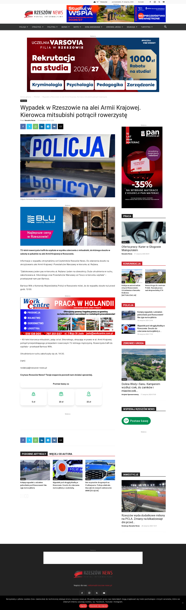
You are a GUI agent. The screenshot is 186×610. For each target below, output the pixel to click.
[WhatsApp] (35, 126)
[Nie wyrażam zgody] (182, 602)
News (23, 479)
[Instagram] (155, 2)
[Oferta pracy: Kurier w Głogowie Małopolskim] (144, 232)
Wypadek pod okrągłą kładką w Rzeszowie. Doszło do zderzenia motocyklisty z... (151, 328)
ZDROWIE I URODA (133, 343)
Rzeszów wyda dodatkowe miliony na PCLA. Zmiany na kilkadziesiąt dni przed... (143, 519)
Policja (128, 305)
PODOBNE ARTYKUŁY (34, 454)
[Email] (60, 126)
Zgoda (83, 606)
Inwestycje (125, 511)
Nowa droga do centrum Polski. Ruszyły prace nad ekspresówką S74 (155, 287)
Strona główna (25, 97)
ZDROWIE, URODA (113, 27)
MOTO (76, 27)
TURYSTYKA (145, 27)
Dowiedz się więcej (98, 606)
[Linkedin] (42, 126)
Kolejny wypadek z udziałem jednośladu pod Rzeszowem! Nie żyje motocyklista (33, 485)
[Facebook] (150, 2)
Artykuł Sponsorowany (130, 394)
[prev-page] (22, 496)
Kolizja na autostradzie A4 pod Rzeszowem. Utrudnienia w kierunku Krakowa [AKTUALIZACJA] (131, 290)
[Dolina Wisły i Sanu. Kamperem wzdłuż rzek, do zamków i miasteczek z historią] (144, 365)
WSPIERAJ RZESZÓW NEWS (139, 409)
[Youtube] (164, 2)
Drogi (148, 282)
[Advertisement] (68, 419)
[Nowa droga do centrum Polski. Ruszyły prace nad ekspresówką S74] (155, 276)
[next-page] (26, 496)
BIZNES (64, 27)
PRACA (127, 216)
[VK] (54, 126)
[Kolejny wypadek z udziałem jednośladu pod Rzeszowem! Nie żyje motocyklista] (35, 470)
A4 (123, 282)
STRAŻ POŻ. (36, 27)
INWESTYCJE (130, 474)
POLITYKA (51, 27)
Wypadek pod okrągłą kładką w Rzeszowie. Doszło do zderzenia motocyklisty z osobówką (66, 485)
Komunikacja (132, 263)
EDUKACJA (131, 27)
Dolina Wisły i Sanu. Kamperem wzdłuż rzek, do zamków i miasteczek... (141, 387)
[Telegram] (48, 126)
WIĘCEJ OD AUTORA (60, 454)
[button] (165, 27)
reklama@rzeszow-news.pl (100, 585)
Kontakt (141, 2)
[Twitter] (159, 2)
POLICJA (22, 27)
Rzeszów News (30, 120)
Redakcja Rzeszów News (131, 526)
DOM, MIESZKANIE (92, 27)
